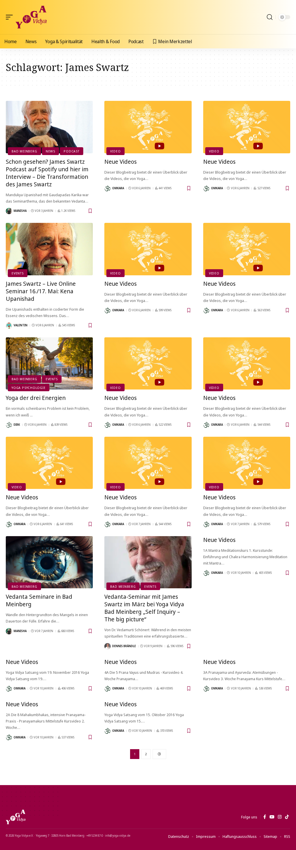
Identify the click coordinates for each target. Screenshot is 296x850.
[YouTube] (272, 817)
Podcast (71, 151)
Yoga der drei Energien (36, 398)
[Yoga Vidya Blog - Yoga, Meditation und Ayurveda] (31, 17)
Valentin (20, 325)
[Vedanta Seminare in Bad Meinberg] (49, 562)
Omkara (118, 188)
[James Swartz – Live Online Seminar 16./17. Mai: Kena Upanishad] (49, 249)
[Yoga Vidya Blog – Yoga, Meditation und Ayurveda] (15, 817)
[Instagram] (279, 817)
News (50, 151)
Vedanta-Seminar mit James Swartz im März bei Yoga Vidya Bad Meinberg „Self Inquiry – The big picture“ (144, 608)
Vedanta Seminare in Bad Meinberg (39, 600)
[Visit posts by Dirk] (9, 425)
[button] (11, 17)
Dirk (17, 425)
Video (115, 151)
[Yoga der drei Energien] (49, 363)
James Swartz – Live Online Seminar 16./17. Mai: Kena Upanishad (41, 291)
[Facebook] (264, 817)
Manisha (20, 211)
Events (18, 273)
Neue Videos (120, 161)
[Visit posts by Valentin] (9, 325)
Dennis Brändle (124, 646)
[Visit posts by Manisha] (9, 211)
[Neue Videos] (147, 127)
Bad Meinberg (24, 151)
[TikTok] (287, 817)
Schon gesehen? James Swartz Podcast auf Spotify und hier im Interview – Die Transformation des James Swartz (47, 173)
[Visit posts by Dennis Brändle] (107, 646)
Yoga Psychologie (28, 387)
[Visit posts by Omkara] (107, 188)
